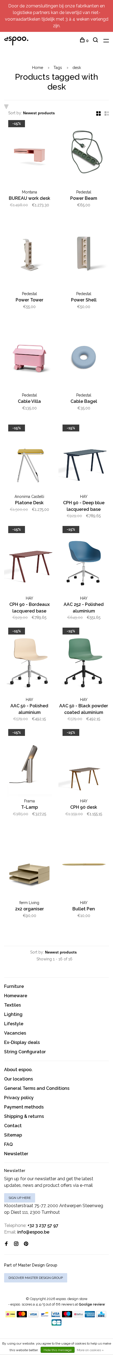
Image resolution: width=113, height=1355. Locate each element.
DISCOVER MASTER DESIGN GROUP (36, 1278)
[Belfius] (78, 1315)
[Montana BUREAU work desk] (29, 154)
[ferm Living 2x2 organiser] (29, 865)
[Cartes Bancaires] (56, 1324)
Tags (57, 67)
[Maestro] (67, 1315)
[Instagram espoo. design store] (16, 1244)
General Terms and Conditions (36, 1088)
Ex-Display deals (22, 1042)
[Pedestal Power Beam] (83, 154)
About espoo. (18, 1069)
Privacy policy (19, 1097)
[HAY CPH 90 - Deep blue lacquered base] (83, 459)
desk (76, 67)
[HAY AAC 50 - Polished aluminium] (29, 662)
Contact (13, 1125)
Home (37, 67)
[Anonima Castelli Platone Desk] (29, 459)
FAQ (8, 1144)
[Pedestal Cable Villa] (29, 357)
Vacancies (15, 1033)
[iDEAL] (10, 1315)
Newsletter (16, 1153)
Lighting (13, 1014)
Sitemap (13, 1135)
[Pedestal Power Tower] (29, 256)
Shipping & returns (24, 1116)
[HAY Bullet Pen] (83, 865)
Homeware (15, 995)
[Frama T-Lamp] (29, 763)
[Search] (96, 40)
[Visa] (33, 1315)
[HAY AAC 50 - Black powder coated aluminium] (83, 662)
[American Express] (90, 1315)
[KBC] (101, 1315)
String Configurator (25, 1051)
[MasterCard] (22, 1315)
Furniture (14, 986)
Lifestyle (13, 1023)
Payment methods (24, 1107)
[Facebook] (6, 1244)
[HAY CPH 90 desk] (83, 763)
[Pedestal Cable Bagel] (83, 357)
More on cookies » (90, 1350)
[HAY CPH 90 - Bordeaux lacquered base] (29, 560)
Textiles (12, 1005)
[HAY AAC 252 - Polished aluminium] (83, 560)
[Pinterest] (26, 1244)
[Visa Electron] (56, 1315)
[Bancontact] (45, 1315)
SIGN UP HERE (20, 1198)
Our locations (18, 1079)
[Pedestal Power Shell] (83, 256)
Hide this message (58, 1350)
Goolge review (92, 1304)
